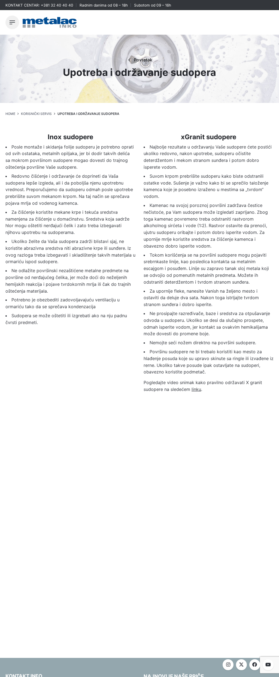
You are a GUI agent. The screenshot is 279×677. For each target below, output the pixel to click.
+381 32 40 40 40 (57, 5)
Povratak (143, 60)
